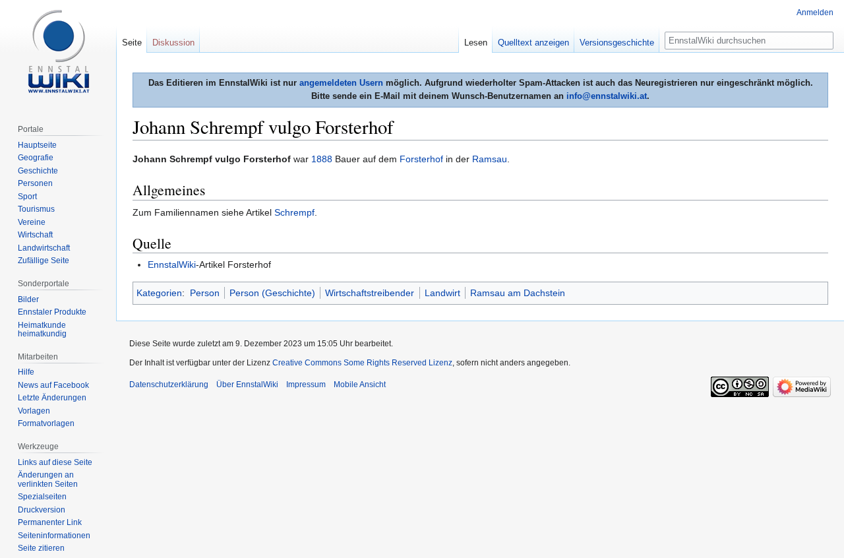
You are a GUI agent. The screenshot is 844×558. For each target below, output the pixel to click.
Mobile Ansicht (360, 384)
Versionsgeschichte (617, 42)
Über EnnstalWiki (247, 384)
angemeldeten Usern (341, 83)
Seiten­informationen (54, 535)
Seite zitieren (41, 548)
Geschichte (38, 170)
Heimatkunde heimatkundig (42, 330)
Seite (132, 42)
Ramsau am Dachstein (517, 293)
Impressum (306, 384)
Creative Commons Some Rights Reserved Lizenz (362, 362)
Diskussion (173, 42)
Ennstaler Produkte (52, 312)
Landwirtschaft (44, 248)
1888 (321, 159)
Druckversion (41, 509)
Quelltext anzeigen (533, 42)
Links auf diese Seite (55, 462)
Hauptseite (37, 145)
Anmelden (815, 12)
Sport (27, 196)
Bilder (28, 299)
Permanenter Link (50, 522)
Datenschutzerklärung (168, 384)
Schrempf (294, 212)
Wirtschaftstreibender (369, 293)
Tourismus (36, 209)
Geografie (35, 157)
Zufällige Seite (43, 260)
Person (205, 293)
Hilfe (26, 372)
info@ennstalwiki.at (606, 96)
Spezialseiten (42, 496)
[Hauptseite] (58, 53)
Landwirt (442, 293)
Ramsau (489, 159)
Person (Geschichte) (272, 293)
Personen (35, 183)
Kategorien (159, 293)
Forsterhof (421, 159)
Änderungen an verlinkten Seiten (48, 479)
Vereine (31, 222)
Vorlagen (34, 411)
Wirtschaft (35, 234)
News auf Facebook (53, 385)
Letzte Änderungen (52, 397)
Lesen (475, 42)
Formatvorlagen (46, 423)
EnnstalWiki (172, 264)
